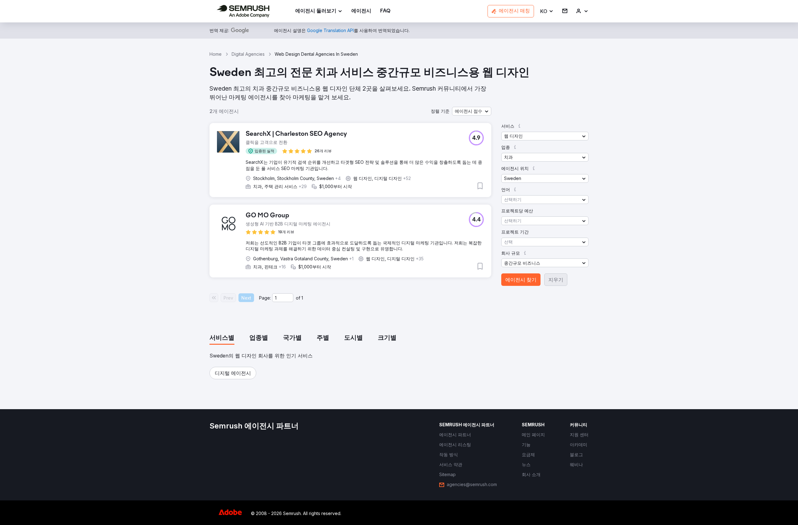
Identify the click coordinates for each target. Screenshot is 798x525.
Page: (265, 297)
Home (215, 54)
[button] (547, 11)
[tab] (221, 338)
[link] (361, 11)
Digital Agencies (248, 54)
